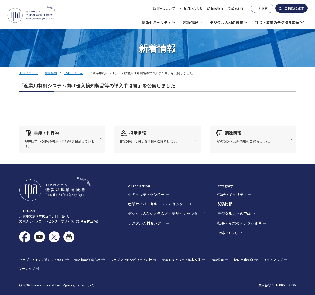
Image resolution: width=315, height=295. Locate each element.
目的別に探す (294, 8)
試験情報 (224, 204)
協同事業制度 (243, 259)
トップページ (28, 73)
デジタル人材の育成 (234, 213)
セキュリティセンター (146, 194)
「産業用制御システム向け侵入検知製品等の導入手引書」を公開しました (97, 85)
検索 (264, 8)
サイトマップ (273, 259)
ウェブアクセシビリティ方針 (131, 259)
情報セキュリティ (232, 194)
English (214, 8)
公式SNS (237, 8)
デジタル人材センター (146, 223)
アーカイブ (27, 268)
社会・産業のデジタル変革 (239, 223)
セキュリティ (73, 73)
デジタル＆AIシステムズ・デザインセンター (164, 213)
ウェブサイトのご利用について (41, 259)
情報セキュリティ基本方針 (181, 259)
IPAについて (166, 8)
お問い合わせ (193, 8)
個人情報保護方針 (87, 259)
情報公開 (217, 259)
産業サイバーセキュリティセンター (157, 204)
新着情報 (51, 73)
